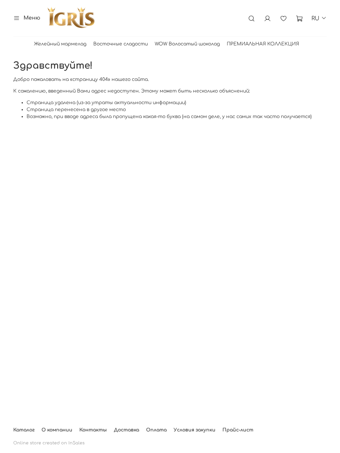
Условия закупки (194, 429)
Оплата (156, 429)
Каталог (24, 429)
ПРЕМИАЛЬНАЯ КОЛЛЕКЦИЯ (263, 43)
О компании (57, 429)
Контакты (93, 429)
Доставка (126, 429)
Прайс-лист (237, 429)
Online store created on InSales (49, 443)
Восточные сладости (120, 43)
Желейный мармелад (60, 43)
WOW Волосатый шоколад (187, 43)
